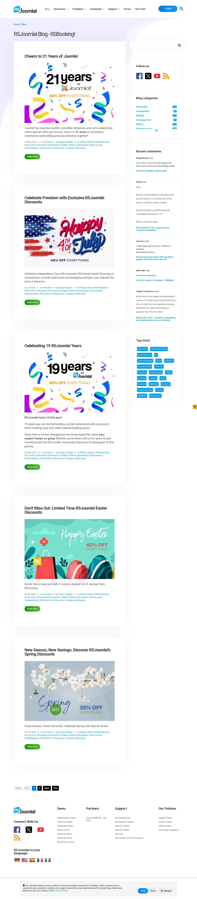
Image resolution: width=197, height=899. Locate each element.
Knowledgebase (122, 818)
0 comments (46, 142)
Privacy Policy (165, 822)
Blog (47, 9)
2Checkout (169, 361)
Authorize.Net (155, 396)
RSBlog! (140, 115)
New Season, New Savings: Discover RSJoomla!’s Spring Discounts (67, 652)
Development (142, 111)
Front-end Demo (65, 822)
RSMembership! (144, 128)
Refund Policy (165, 826)
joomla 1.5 (142, 372)
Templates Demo (65, 826)
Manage (167, 891)
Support (113, 9)
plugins (169, 372)
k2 (156, 355)
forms (158, 361)
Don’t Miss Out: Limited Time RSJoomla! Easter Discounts (66, 510)
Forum (127, 9)
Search (179, 45)
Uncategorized (143, 120)
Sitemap (119, 834)
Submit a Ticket (122, 826)
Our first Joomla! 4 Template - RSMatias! (155, 280)
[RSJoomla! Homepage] (25, 9)
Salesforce (142, 396)
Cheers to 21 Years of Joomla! (51, 56)
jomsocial (142, 378)
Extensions (60, 9)
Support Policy (165, 818)
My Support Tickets (124, 822)
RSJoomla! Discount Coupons (129, 838)
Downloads (96, 9)
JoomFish (159, 366)
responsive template (159, 349)
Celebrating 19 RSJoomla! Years (53, 346)
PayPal (162, 378)
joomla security (156, 372)
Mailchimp (154, 384)
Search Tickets (122, 830)
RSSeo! (139, 124)
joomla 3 (159, 390)
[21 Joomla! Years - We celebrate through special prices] (70, 94)
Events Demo (63, 830)
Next (46, 788)
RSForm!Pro (142, 107)
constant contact (144, 366)
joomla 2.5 (166, 384)
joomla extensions (145, 390)
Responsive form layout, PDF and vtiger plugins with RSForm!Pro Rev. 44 (154, 258)
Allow (143, 891)
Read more (32, 156)
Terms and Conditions (169, 830)
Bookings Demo (64, 838)
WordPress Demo (65, 842)
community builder (145, 361)
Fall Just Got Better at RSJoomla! (151, 171)
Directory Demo (64, 834)
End (55, 788)
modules (153, 378)
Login (168, 8)
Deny (153, 891)
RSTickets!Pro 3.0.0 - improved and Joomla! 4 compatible (152, 229)
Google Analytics (144, 355)
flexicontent (142, 349)
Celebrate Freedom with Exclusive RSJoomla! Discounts (64, 200)
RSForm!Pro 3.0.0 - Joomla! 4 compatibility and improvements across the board (156, 319)
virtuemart (142, 384)
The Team (140, 9)
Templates (78, 9)
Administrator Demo (66, 818)
